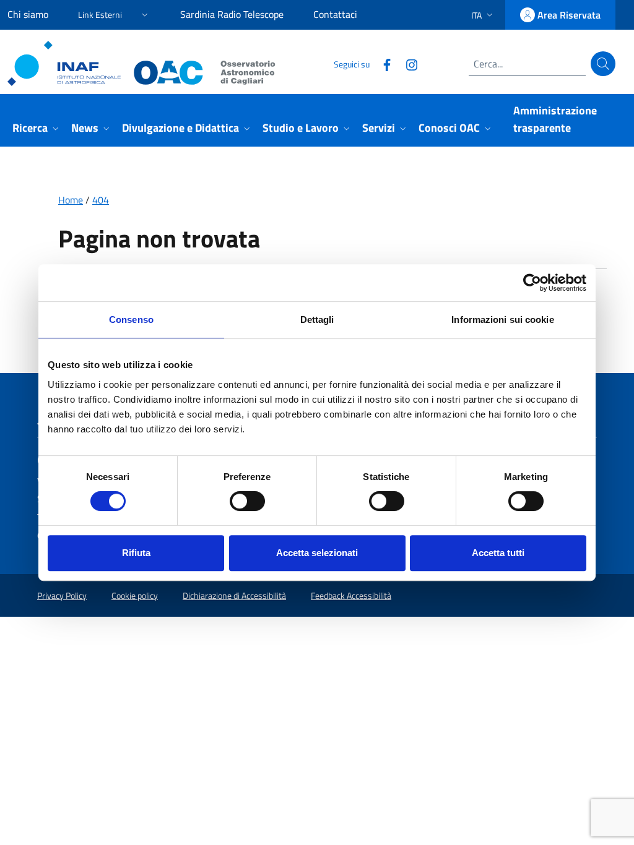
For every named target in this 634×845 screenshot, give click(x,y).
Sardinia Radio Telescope (232, 14)
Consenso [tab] (131, 319)
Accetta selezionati (317, 552)
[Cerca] (603, 63)
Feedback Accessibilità (351, 596)
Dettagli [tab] (317, 319)
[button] (114, 12)
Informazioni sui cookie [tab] (502, 319)
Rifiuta (136, 552)
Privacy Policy (62, 596)
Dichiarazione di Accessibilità (234, 596)
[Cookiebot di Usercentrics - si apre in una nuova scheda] (532, 282)
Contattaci (335, 14)
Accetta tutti (498, 552)
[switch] (247, 501)
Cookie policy (134, 596)
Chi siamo (27, 14)
